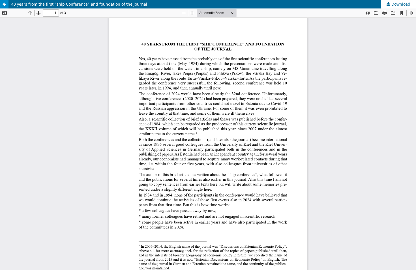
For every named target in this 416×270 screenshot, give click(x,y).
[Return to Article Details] (4, 4)
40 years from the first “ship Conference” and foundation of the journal (79, 4)
